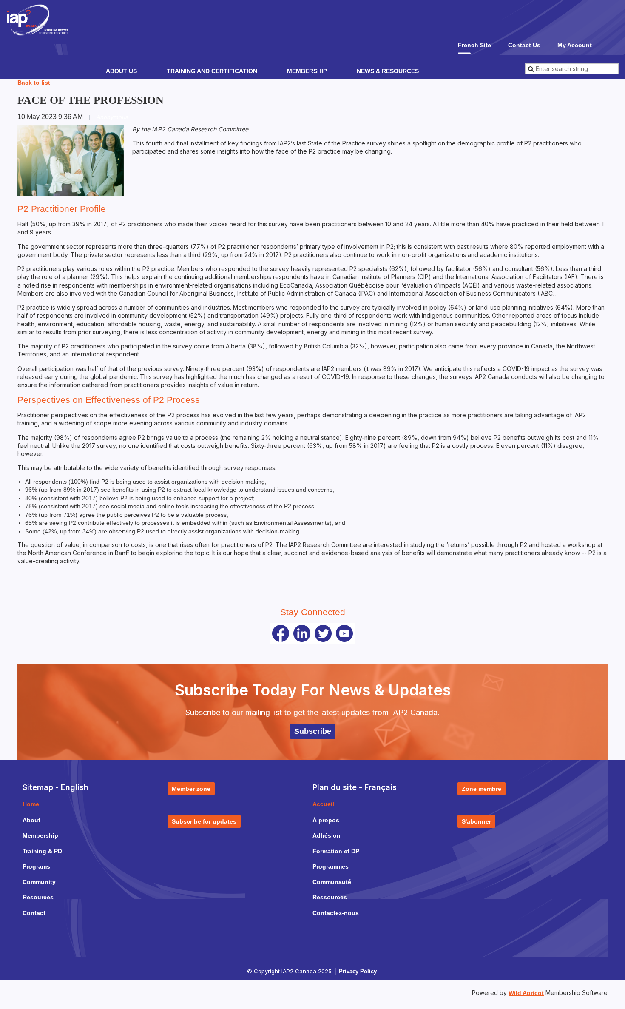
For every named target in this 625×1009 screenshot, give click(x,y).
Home (31, 804)
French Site (474, 45)
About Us (121, 71)
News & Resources (388, 71)
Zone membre (481, 788)
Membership (307, 71)
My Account (574, 45)
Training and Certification (212, 71)
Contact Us (524, 45)
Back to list (33, 82)
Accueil (323, 804)
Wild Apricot (526, 992)
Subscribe (312, 731)
